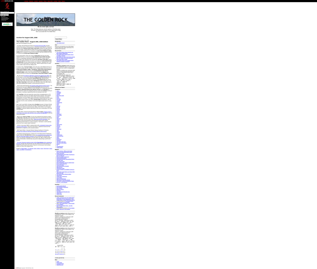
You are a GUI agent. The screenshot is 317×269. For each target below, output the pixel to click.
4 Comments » (28, 149)
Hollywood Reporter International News (65, 159)
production (59, 129)
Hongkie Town (60, 160)
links (59, 1)
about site (50, 1)
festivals (58, 109)
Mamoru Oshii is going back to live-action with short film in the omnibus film (33, 112)
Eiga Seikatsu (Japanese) (62, 187)
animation (59, 92)
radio (58, 130)
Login (58, 261)
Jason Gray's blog (61, 161)
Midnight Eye (59, 167)
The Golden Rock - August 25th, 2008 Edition (32, 42)
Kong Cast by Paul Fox (62, 163)
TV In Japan (59, 177)
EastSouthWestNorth (61, 186)
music (42, 148)
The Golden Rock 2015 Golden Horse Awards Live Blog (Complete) (65, 61)
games (58, 111)
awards (58, 94)
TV (28, 148)
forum (63, 1)
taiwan (58, 138)
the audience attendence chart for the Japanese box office (36, 75)
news (58, 123)
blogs (45, 1)
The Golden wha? (61, 43)
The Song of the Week (61, 143)
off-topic (58, 125)
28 (60, 254)
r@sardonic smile (60, 168)
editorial (58, 106)
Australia (59, 93)
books (58, 98)
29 (61, 254)
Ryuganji (59, 190)
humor (58, 116)
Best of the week (60, 95)
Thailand (59, 140)
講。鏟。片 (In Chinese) (62, 182)
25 (55, 254)
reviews (26, 1)
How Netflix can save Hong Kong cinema (66, 57)
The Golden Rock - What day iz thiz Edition (65, 209)
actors (35, 148)
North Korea (59, 124)
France (58, 110)
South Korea (59, 134)
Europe (58, 107)
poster (58, 128)
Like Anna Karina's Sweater (63, 166)
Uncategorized (60, 146)
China (58, 103)
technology (59, 139)
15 (61, 251)
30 (63, 254)
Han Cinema (59, 188)
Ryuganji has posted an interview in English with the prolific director (31, 131)
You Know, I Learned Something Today (65, 181)
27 (58, 254)
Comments (60, 263)
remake (58, 132)
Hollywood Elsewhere (61, 158)
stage (58, 137)
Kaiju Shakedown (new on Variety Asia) (65, 162)
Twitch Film (59, 193)
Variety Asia (59, 194)
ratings (17, 149)
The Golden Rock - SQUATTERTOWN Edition (66, 199)
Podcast (58, 126)
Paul (58, 205)
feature (58, 108)
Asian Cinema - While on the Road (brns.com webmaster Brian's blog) (64, 152)
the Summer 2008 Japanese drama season (40, 85)
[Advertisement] (7, 52)
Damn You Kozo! (60, 153)
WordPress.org (60, 264)
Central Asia (59, 102)
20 (58, 252)
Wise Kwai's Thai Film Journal (63, 180)
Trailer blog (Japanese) (62, 176)
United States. (24, 148)
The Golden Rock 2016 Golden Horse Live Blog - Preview (65, 55)
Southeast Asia (60, 136)
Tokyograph (59, 175)
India (58, 117)
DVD (58, 104)
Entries (59, 262)
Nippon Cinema (60, 189)
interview (31, 148)
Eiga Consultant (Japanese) (63, 156)
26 (57, 254)
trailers (38, 148)
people (36, 1)
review (58, 133)
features (31, 1)
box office (22, 149)
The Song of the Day (61, 141)
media (58, 121)
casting (58, 101)
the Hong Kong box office (40, 45)
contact (55, 1)
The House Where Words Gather (64, 174)
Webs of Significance (61, 178)
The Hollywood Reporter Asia (63, 191)
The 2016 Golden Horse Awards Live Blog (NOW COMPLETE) (65, 53)
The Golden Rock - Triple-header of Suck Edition (65, 202)
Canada (58, 100)
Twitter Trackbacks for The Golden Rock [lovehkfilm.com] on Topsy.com (65, 198)
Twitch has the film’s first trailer (40, 119)
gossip (58, 113)
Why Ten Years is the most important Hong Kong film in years (65, 59)
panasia (41, 1)
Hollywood (59, 114)
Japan (50, 148)
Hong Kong (46, 148)
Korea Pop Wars (60, 165)
